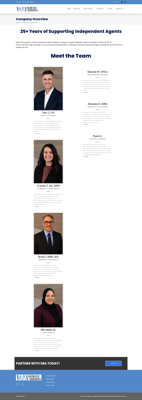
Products (100, 8)
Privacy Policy (20, 396)
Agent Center (87, 8)
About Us (77, 8)
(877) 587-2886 (28, 2)
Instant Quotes (50, 382)
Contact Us (119, 8)
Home (69, 8)
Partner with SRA (51, 376)
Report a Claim (50, 385)
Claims (110, 8)
